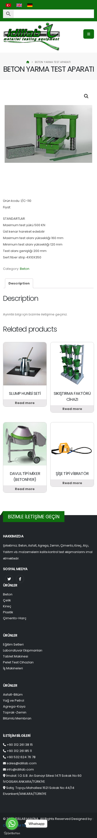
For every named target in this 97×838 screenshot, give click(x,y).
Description (19, 283)
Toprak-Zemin (14, 712)
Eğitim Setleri (13, 644)
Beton (24, 268)
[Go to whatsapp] (12, 823)
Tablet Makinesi (15, 656)
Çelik (7, 600)
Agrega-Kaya (14, 706)
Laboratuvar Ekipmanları (22, 650)
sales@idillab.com (22, 763)
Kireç (7, 606)
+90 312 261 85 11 (19, 750)
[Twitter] (9, 579)
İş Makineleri (13, 668)
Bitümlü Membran (17, 718)
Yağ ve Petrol (13, 700)
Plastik (8, 612)
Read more (25, 403)
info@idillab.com (20, 769)
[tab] (19, 283)
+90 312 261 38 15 (20, 744)
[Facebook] (20, 579)
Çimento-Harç (14, 618)
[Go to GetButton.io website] (12, 833)
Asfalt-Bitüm (13, 694)
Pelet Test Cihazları (18, 662)
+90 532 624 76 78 (21, 757)
